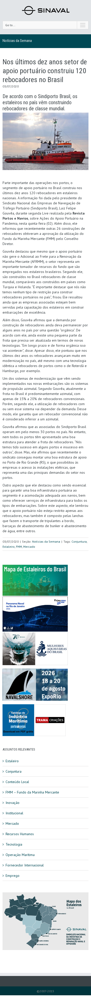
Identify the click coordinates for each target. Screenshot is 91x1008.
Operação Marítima (20, 854)
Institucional (14, 813)
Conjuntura (79, 541)
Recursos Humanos (20, 834)
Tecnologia (14, 844)
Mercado (29, 546)
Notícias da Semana (17, 40)
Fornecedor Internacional (25, 865)
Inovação (12, 802)
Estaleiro (9, 546)
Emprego (12, 875)
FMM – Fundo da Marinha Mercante (32, 792)
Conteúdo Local (17, 782)
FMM (19, 546)
